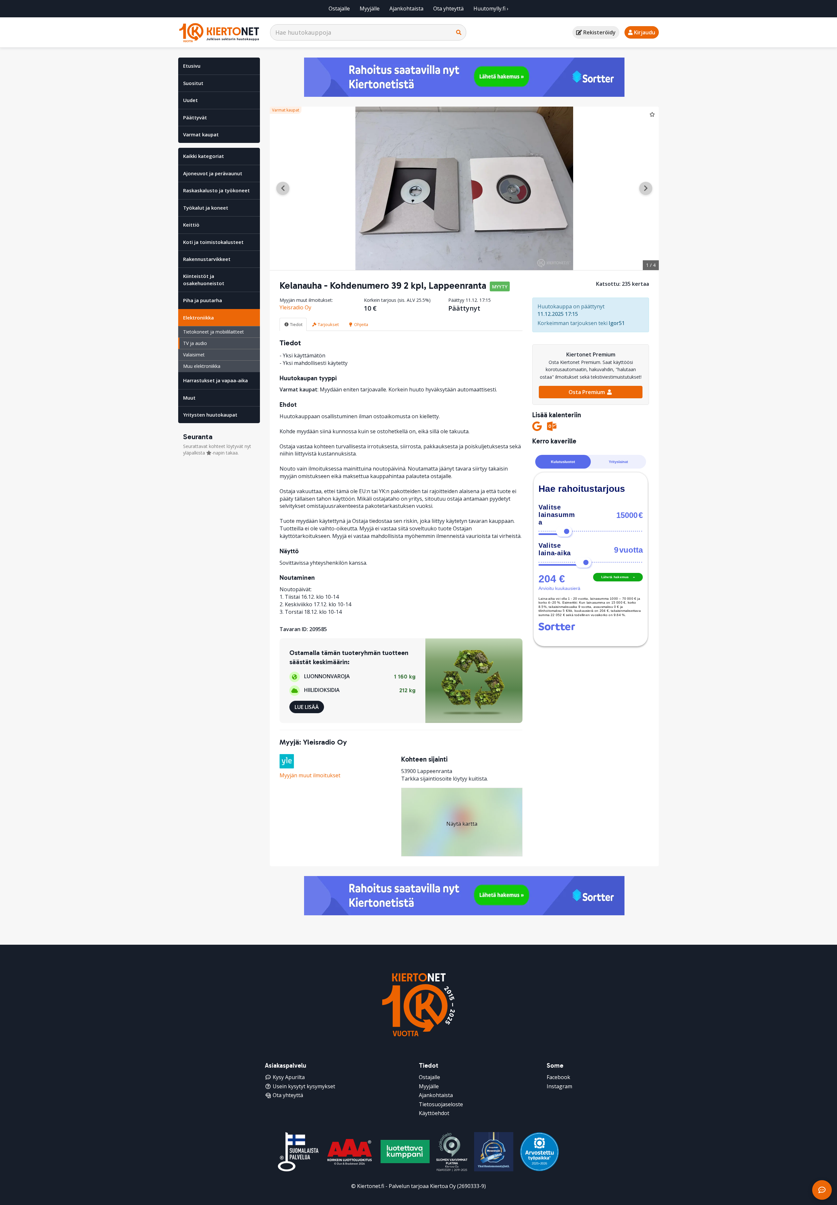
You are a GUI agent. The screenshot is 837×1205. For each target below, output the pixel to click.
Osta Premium (587, 392)
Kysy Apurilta (289, 1077)
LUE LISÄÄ (307, 707)
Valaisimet (194, 355)
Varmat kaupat (201, 134)
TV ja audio (195, 343)
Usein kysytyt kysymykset (304, 1086)
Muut (189, 397)
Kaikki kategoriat (203, 156)
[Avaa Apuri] (822, 1190)
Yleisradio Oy (295, 307)
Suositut (193, 83)
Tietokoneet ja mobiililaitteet (213, 332)
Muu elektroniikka (201, 366)
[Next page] (645, 188)
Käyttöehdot (434, 1113)
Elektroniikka (198, 317)
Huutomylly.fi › (490, 8)
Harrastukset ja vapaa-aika (215, 380)
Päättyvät (195, 117)
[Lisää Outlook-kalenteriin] (551, 426)
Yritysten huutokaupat (210, 414)
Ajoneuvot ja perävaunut (212, 173)
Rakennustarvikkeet (207, 259)
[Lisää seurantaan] (652, 114)
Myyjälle (370, 8)
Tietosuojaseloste (441, 1104)
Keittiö (191, 224)
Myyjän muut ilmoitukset (310, 775)
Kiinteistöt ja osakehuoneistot (203, 279)
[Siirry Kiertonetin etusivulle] (219, 32)
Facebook (558, 1077)
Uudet (190, 100)
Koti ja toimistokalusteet (213, 242)
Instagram (559, 1086)
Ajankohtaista (406, 8)
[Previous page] (282, 188)
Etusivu (191, 65)
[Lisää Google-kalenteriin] (537, 426)
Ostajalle (339, 8)
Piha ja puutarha (202, 300)
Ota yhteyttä (448, 8)
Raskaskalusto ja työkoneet (216, 190)
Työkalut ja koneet (205, 207)
